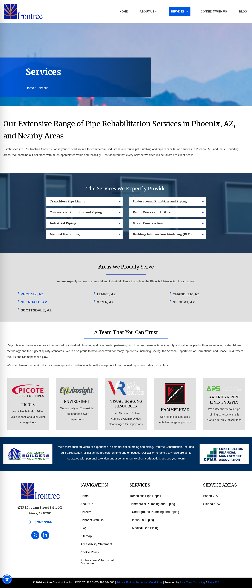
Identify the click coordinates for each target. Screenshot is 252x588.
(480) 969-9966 (40, 522)
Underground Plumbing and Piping (155, 512)
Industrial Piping (143, 520)
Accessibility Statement (96, 544)
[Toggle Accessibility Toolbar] (7, 579)
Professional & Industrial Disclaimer (97, 562)
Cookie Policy (89, 552)
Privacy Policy (125, 582)
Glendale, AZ (34, 302)
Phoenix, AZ (32, 294)
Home (30, 88)
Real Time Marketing (192, 582)
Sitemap (86, 536)
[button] (156, 12)
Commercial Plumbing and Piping (152, 504)
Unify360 (213, 582)
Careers (85, 512)
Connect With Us (92, 520)
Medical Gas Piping (145, 528)
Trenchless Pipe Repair (145, 496)
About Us (86, 504)
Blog (83, 528)
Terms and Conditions (149, 582)
